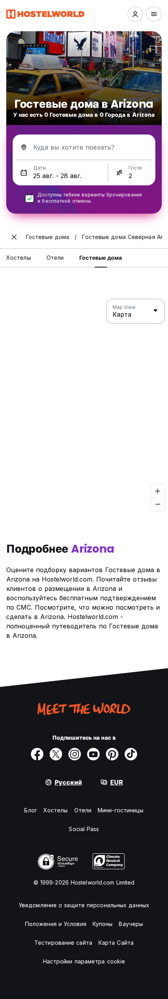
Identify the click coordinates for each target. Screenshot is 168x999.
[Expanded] (14, 237)
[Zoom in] (157, 491)
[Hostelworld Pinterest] (112, 754)
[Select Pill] (135, 14)
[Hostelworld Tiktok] (131, 754)
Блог (30, 810)
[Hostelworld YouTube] (93, 754)
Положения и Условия (55, 924)
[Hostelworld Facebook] (37, 754)
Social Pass (84, 829)
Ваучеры (131, 924)
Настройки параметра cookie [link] (84, 961)
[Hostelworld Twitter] (56, 754)
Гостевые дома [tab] (100, 257)
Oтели (83, 810)
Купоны (103, 924)
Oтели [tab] (55, 257)
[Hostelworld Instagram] (74, 754)
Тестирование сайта (63, 942)
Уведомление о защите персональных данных (84, 905)
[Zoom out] (157, 504)
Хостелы (55, 810)
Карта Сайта (116, 942)
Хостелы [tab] (18, 257)
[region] (84, 405)
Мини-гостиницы (120, 810)
